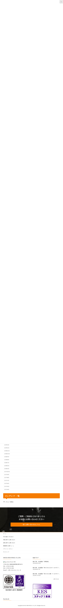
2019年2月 (6, 448)
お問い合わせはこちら (14, 570)
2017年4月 (6, 489)
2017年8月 (6, 477)
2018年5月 (6, 465)
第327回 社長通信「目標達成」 (41, 561)
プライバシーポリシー (8, 549)
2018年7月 (6, 462)
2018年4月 (6, 468)
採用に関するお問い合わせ (9, 542)
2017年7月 (6, 480)
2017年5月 (6, 486)
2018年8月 (6, 459)
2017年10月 (7, 471)
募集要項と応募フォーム (8, 545)
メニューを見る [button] (9, 502)
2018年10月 (7, 453)
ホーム (4, 533)
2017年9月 (6, 474)
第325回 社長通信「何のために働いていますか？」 (46, 573)
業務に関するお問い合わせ (9, 539)
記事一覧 (56, 579)
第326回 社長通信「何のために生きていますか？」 (46, 567)
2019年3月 (6, 445)
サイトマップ (6, 552)
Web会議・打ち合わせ (8, 536)
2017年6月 (6, 483)
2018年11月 (7, 451)
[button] (31, 525)
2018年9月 (6, 456)
